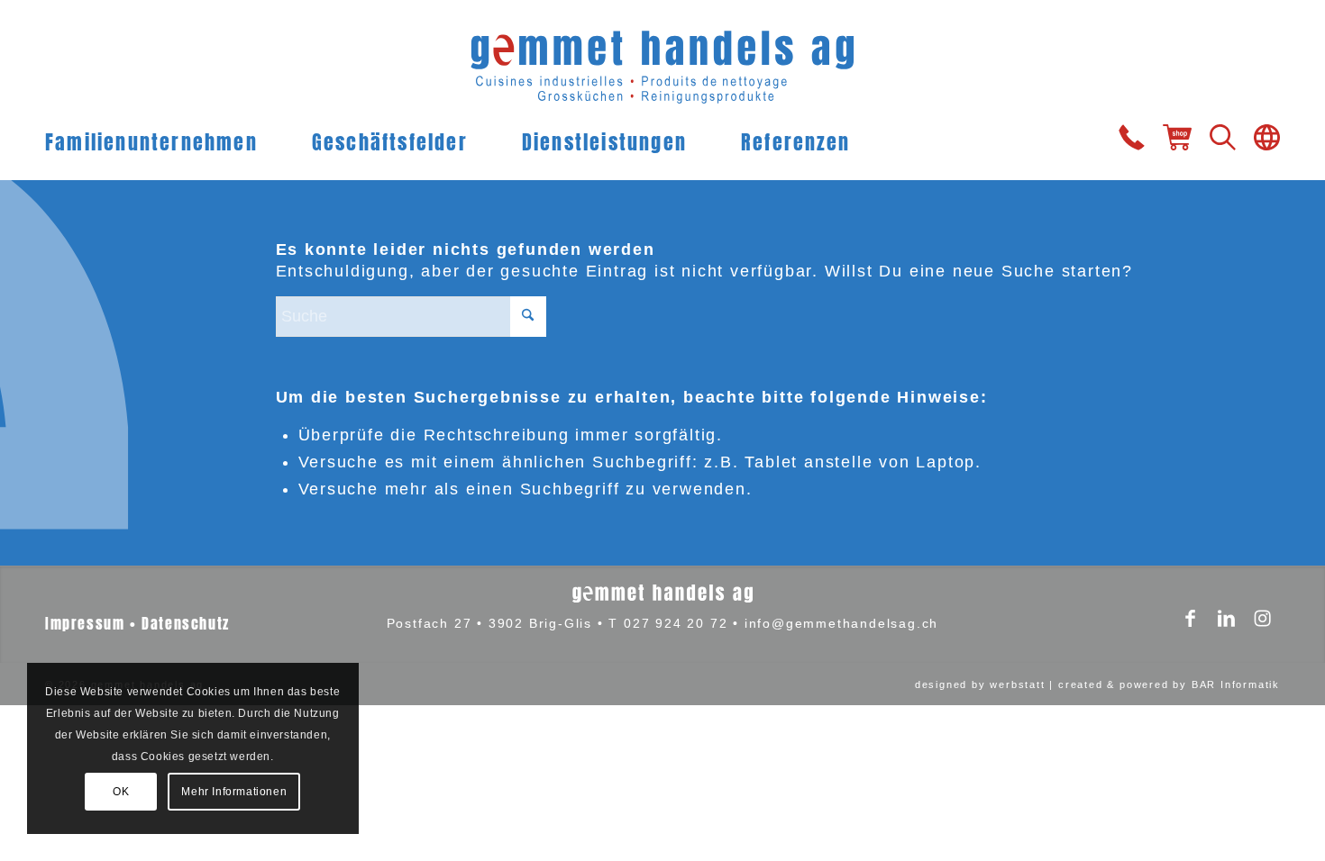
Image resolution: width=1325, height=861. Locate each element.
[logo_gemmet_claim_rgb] (662, 58)
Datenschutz (186, 622)
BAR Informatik (1236, 684)
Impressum (84, 622)
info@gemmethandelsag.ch (841, 623)
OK (121, 791)
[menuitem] (165, 139)
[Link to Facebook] (1190, 620)
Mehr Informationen (234, 791)
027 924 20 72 (675, 623)
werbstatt (1017, 684)
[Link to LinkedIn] (1226, 620)
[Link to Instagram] (1262, 620)
